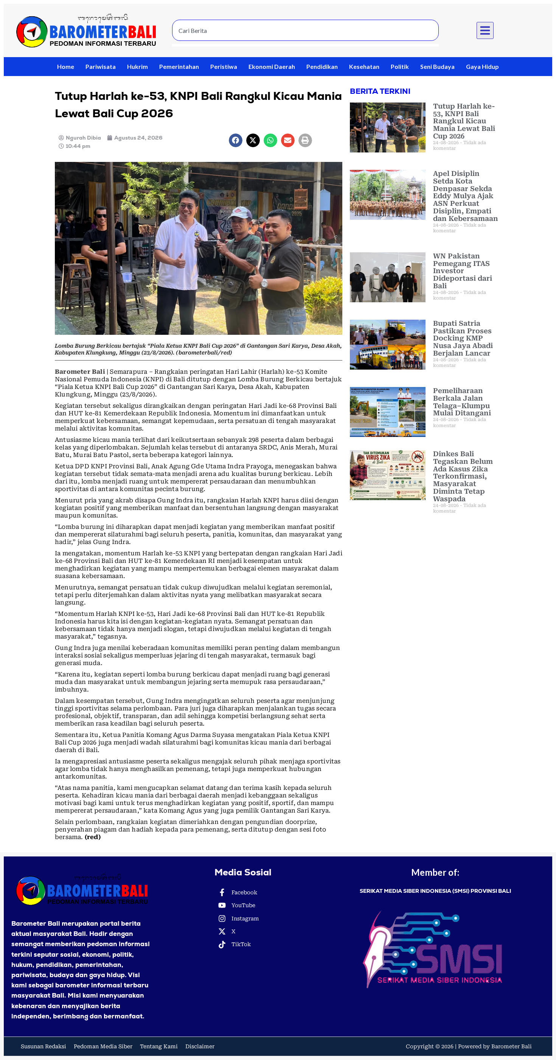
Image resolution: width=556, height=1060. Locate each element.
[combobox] (305, 30)
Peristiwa (223, 66)
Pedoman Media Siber (103, 1046)
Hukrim (137, 66)
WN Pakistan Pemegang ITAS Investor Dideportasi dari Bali (462, 271)
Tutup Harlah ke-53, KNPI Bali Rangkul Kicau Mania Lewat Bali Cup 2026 (464, 121)
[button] (485, 30)
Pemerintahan (179, 66)
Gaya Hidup (482, 66)
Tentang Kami (159, 1046)
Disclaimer (199, 1046)
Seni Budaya (437, 66)
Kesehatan (364, 66)
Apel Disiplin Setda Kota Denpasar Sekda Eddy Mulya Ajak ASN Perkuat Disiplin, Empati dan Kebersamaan (465, 195)
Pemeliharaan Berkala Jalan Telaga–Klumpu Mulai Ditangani (462, 402)
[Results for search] (305, 45)
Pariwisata (100, 66)
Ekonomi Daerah (271, 66)
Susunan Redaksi (43, 1046)
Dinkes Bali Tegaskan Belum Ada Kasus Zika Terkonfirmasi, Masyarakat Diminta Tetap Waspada (463, 476)
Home (65, 66)
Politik (400, 66)
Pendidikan (322, 66)
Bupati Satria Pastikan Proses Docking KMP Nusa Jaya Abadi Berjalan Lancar (463, 338)
